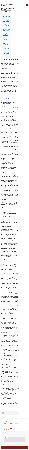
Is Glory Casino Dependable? (5, 28)
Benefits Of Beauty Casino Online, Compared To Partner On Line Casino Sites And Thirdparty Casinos (6, 53)
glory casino (7, 98)
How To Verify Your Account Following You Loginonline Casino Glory (6, 36)
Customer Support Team (5, 51)
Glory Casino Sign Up (5, 19)
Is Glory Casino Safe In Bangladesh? (6, 29)
